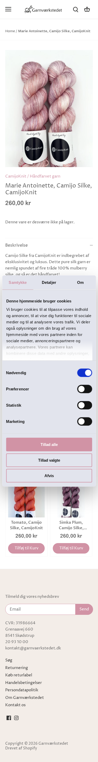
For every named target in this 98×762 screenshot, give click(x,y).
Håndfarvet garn (45, 176)
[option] (49, 108)
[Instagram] (16, 718)
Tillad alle (49, 444)
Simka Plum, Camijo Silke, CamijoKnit (71, 525)
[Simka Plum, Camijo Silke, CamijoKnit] (71, 499)
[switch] (84, 389)
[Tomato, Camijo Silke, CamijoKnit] (26, 499)
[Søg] (75, 9)
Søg (8, 660)
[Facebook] (9, 718)
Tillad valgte (49, 460)
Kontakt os (15, 705)
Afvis (49, 475)
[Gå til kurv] (87, 9)
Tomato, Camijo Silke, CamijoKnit (26, 525)
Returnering (16, 668)
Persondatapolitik (21, 690)
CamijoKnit (15, 176)
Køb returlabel (18, 675)
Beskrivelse (16, 245)
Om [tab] (80, 282)
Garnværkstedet (53, 743)
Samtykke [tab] (18, 282)
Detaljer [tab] (49, 282)
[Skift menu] (8, 9)
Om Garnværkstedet (24, 697)
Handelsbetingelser (23, 683)
